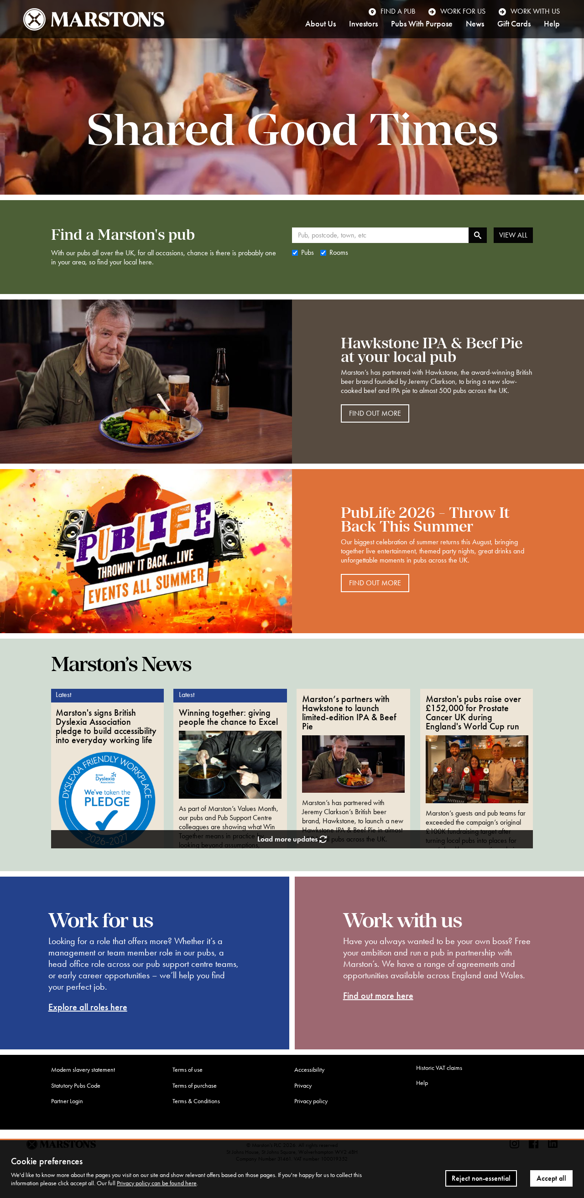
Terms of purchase (194, 1086)
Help (552, 24)
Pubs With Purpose (422, 24)
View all (513, 235)
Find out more (375, 413)
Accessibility (309, 1070)
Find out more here (378, 995)
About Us (320, 24)
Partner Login (67, 1101)
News (475, 24)
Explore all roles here (87, 1007)
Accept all (551, 1178)
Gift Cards (514, 24)
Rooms (338, 252)
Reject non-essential (481, 1178)
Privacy (303, 1086)
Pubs (307, 252)
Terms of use (187, 1070)
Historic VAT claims (439, 1068)
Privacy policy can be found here (157, 1183)
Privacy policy (311, 1101)
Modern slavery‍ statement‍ (83, 1070)
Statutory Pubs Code (75, 1086)
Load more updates (288, 839)
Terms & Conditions (196, 1101)
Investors (363, 24)
